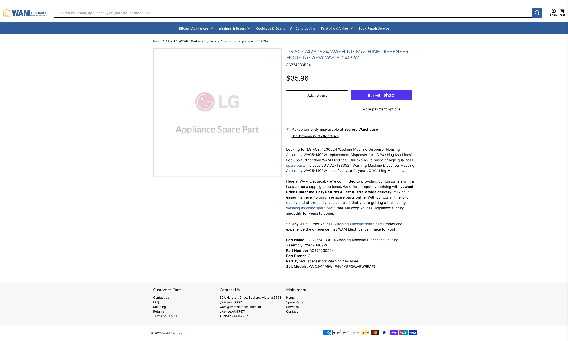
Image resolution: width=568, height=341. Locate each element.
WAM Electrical (172, 333)
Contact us (161, 297)
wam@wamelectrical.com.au (240, 307)
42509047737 (237, 316)
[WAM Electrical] (25, 13)
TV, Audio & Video (334, 28)
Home (156, 41)
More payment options (381, 109)
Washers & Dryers (232, 28)
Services (292, 307)
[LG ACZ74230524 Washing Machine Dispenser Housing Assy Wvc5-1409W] (217, 112)
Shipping (159, 307)
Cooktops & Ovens (270, 28)
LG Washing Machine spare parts (356, 224)
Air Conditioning (302, 28)
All (167, 41)
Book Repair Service (374, 28)
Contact (292, 311)
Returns (158, 311)
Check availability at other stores (315, 136)
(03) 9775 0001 (231, 302)
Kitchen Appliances (193, 28)
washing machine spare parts (310, 208)
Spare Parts (294, 302)
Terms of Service (165, 316)
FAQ (156, 302)
